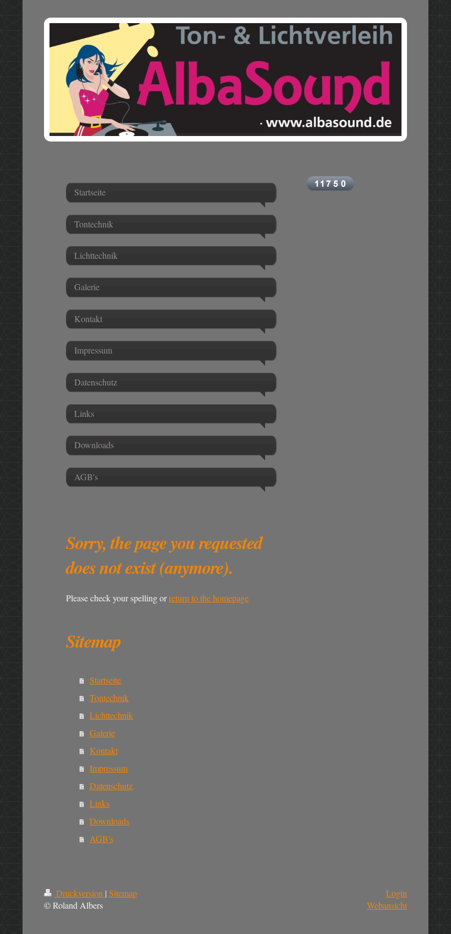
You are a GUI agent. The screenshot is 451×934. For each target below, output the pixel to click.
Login (396, 893)
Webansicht (387, 905)
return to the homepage (209, 598)
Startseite (105, 680)
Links (99, 803)
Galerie (102, 732)
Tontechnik (109, 697)
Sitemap (123, 893)
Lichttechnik (111, 715)
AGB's (101, 838)
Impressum (109, 768)
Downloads (109, 821)
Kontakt (104, 750)
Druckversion (79, 893)
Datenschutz (111, 785)
